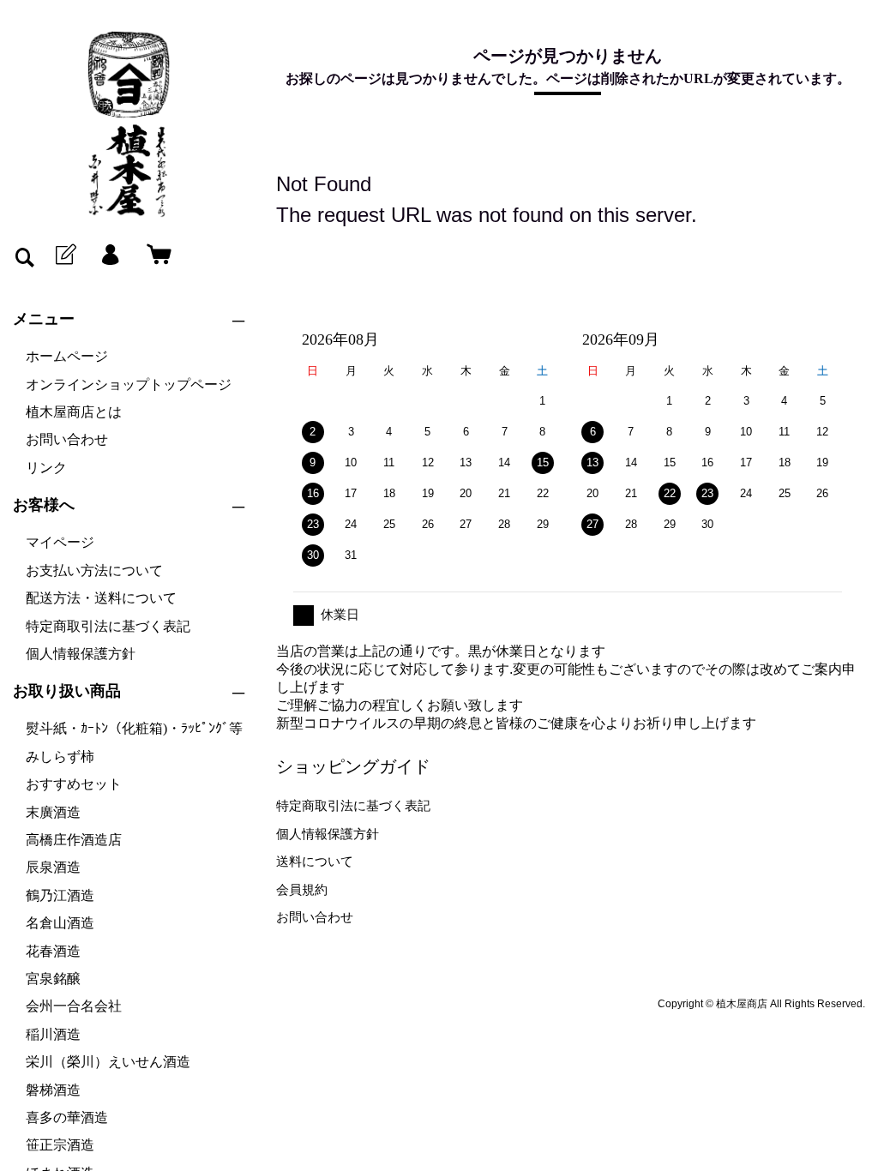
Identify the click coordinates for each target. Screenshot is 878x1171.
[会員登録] (64, 255)
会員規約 (302, 889)
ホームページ (67, 356)
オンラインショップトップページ (129, 384)
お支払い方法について (94, 570)
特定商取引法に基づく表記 (108, 626)
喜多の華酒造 (67, 1117)
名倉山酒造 (60, 923)
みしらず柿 (60, 756)
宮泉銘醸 (53, 978)
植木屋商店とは (74, 412)
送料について (314, 861)
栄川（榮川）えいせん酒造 (108, 1061)
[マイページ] (109, 255)
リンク (46, 467)
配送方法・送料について (101, 598)
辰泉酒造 (53, 867)
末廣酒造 (53, 812)
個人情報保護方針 (80, 653)
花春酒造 (53, 951)
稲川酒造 (53, 1034)
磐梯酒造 (53, 1090)
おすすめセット (74, 784)
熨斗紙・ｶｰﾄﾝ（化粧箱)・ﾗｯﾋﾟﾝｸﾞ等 (134, 728)
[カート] (155, 255)
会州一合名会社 (74, 1006)
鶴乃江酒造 (60, 895)
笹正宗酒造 (60, 1145)
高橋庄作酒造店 (74, 839)
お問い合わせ (67, 439)
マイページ (60, 542)
